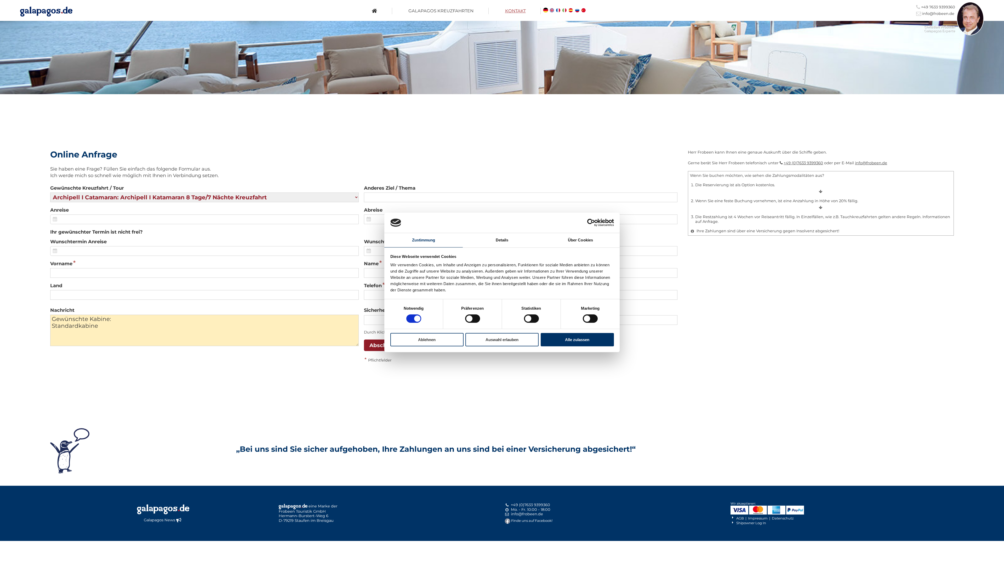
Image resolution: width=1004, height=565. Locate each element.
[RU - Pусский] (577, 11)
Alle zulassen (577, 339)
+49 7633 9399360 (937, 7)
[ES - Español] (570, 11)
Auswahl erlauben (502, 339)
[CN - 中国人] (583, 11)
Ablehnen (427, 339)
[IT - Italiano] (564, 11)
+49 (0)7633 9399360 (803, 163)
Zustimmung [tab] (423, 240)
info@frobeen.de (937, 13)
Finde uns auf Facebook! (531, 520)
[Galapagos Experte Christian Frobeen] (970, 34)
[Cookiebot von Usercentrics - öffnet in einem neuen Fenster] (591, 223)
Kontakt (515, 10)
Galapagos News (159, 520)
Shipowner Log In (751, 523)
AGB (740, 518)
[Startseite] (374, 11)
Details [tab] (502, 240)
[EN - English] (551, 11)
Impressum (758, 518)
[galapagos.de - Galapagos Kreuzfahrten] (46, 11)
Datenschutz (783, 518)
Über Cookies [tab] (580, 240)
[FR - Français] (558, 11)
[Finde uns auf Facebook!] (507, 520)
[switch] (472, 318)
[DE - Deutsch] (546, 11)
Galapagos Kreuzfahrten (441, 10)
